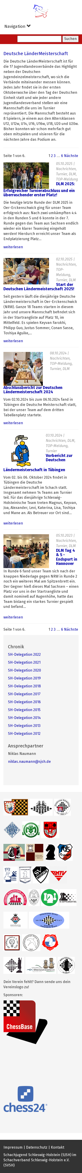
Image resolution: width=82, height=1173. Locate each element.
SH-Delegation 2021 (24, 662)
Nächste (71, 156)
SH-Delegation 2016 (24, 702)
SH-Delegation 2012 (24, 733)
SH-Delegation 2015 (24, 710)
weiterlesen (13, 247)
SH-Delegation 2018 (24, 686)
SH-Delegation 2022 (24, 654)
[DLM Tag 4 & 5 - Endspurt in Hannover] (26, 551)
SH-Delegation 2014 (24, 718)
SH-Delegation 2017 (24, 694)
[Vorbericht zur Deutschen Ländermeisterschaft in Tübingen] (21, 451)
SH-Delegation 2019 (24, 678)
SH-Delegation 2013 (24, 726)
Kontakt (57, 1147)
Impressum (13, 1147)
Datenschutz (36, 1147)
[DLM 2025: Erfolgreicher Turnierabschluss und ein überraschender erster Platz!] (26, 175)
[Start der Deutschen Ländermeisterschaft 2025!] (26, 271)
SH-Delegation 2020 (24, 670)
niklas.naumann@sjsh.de (29, 761)
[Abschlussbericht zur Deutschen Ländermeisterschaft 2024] (23, 368)
